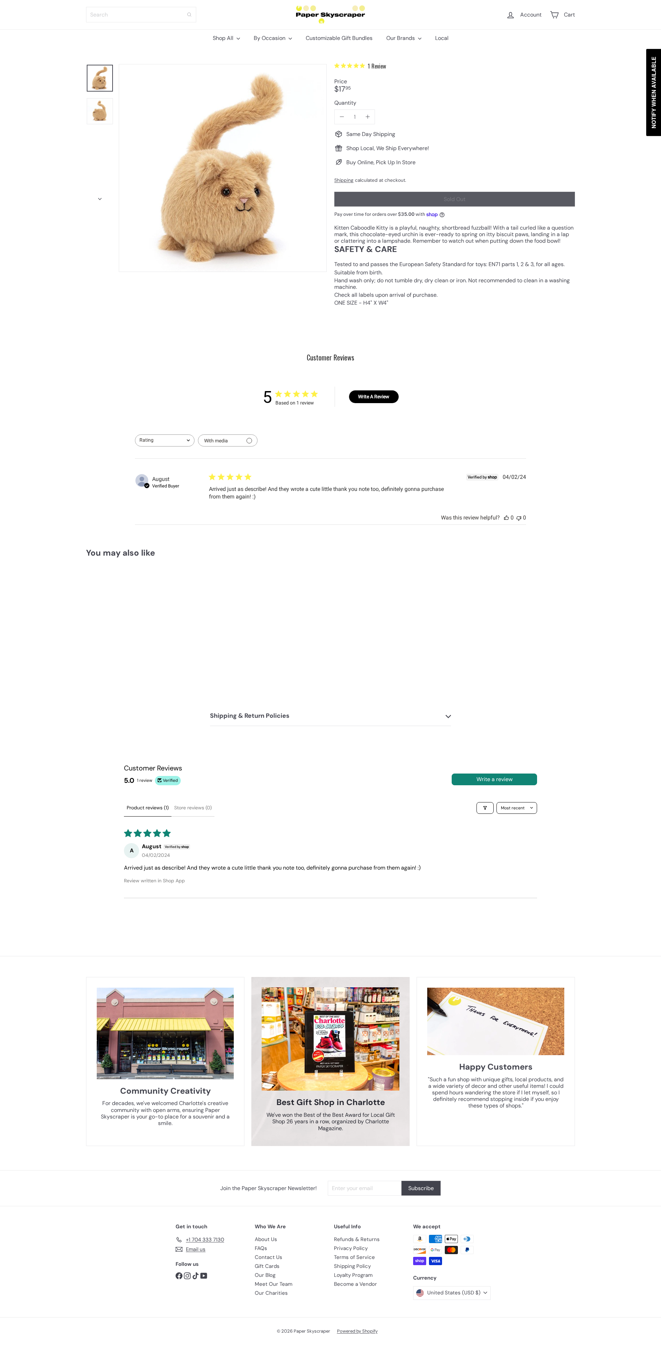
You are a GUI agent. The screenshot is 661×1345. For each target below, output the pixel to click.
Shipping (344, 180)
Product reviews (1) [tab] (148, 808)
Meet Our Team (273, 1284)
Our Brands (401, 38)
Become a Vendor (355, 1284)
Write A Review (373, 396)
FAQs (261, 1248)
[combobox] (141, 14)
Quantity (345, 102)
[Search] (189, 14)
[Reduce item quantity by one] (341, 116)
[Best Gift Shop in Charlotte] (330, 1039)
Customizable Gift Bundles (339, 38)
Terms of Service (354, 1257)
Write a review (494, 779)
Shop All (224, 38)
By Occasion (270, 38)
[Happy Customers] (495, 1021)
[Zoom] (222, 168)
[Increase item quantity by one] (367, 116)
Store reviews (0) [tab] (193, 808)
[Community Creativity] (165, 1033)
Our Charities (271, 1293)
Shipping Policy (352, 1266)
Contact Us (268, 1257)
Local (442, 38)
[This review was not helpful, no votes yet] (518, 517)
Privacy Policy (351, 1248)
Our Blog (265, 1275)
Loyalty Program (353, 1275)
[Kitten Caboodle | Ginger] (124, 627)
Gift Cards (267, 1266)
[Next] (100, 197)
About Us (266, 1239)
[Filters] (485, 808)
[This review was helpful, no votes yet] (506, 517)
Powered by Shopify (357, 1331)
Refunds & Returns (357, 1239)
